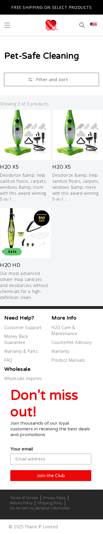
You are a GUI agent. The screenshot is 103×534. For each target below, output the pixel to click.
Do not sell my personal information (40, 508)
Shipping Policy (50, 502)
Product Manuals (68, 360)
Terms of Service (24, 497)
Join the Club (51, 475)
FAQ (8, 360)
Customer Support (23, 327)
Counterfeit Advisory (72, 342)
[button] (7, 25)
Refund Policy (21, 502)
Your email (21, 449)
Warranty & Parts (21, 351)
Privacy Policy (54, 497)
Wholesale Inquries (23, 378)
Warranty (60, 351)
